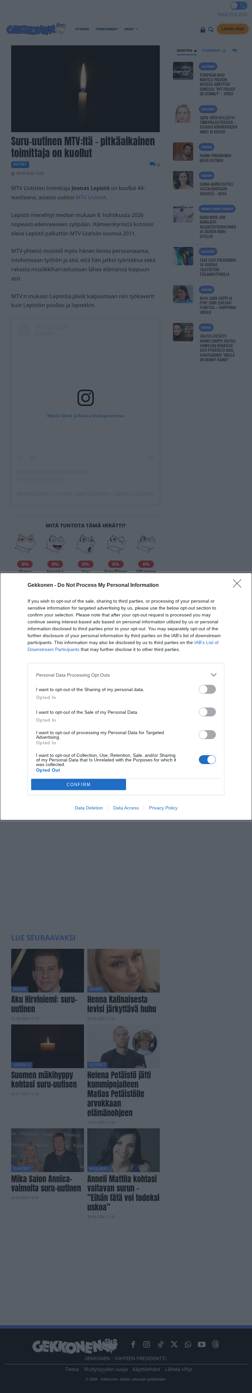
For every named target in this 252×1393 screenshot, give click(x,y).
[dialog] (126, 696)
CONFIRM (79, 784)
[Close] (239, 585)
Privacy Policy (163, 807)
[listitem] (126, 674)
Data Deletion (89, 807)
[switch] (207, 689)
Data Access (126, 807)
